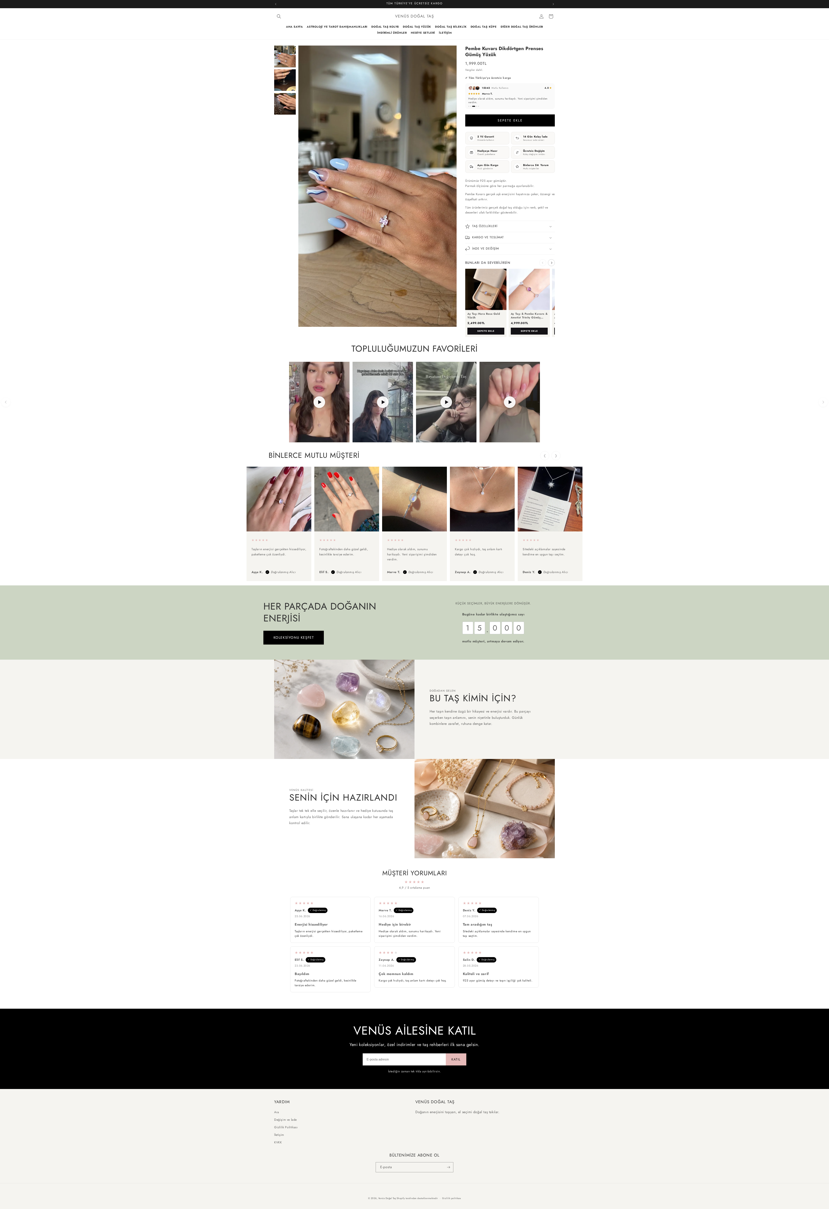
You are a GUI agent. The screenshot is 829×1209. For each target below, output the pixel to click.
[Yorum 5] (478, 104)
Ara (276, 1112)
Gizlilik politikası (451, 1198)
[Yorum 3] (472, 104)
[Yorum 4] (475, 104)
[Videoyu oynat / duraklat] (319, 400)
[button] (279, 16)
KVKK (278, 1142)
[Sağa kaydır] (551, 261)
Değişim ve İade (285, 1119)
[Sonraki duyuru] (553, 4)
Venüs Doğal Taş (387, 1198)
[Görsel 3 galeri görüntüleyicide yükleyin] (285, 104)
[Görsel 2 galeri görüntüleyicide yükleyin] (285, 80)
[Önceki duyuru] (275, 4)
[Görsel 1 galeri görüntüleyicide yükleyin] (285, 56)
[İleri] (823, 400)
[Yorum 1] (468, 104)
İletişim (279, 1135)
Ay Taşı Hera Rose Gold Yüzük (483, 314)
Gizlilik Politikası (286, 1127)
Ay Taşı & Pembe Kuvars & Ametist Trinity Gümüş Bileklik (529, 314)
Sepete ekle (485, 329)
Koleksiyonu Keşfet (294, 635)
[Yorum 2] (470, 104)
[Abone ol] (448, 1167)
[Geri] (5, 400)
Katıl (456, 1057)
